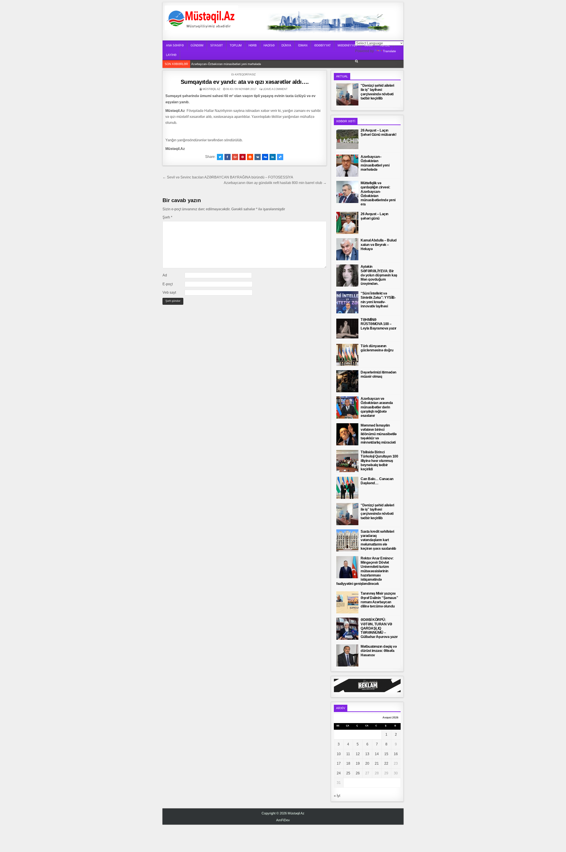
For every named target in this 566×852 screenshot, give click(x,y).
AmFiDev (283, 820)
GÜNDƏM (197, 45)
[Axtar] (356, 61)
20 (367, 763)
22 (386, 763)
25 (348, 773)
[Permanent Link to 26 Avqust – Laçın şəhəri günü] (347, 223)
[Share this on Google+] (235, 157)
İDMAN (302, 45)
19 (358, 763)
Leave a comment (275, 89)
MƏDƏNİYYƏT (347, 45)
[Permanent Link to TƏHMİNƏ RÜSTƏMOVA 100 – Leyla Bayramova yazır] (347, 329)
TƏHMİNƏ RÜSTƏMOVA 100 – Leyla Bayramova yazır (378, 324)
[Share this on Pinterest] (242, 157)
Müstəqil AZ (211, 89)
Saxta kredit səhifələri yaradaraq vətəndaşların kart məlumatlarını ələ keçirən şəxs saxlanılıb (378, 540)
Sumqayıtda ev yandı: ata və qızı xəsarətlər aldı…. (245, 81)
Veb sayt (169, 292)
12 (358, 754)
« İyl (337, 796)
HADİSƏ (269, 45)
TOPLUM (236, 45)
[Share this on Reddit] (250, 157)
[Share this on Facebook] (227, 157)
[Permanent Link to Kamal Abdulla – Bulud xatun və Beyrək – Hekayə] (347, 249)
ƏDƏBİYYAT (322, 45)
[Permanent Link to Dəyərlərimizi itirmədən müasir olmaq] (347, 381)
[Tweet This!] (220, 157)
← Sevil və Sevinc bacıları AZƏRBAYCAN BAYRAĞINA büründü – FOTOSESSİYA (228, 177)
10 (339, 754)
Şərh (167, 217)
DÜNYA (286, 45)
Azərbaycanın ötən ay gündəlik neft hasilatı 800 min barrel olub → (275, 183)
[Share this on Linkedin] (273, 157)
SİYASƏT (216, 45)
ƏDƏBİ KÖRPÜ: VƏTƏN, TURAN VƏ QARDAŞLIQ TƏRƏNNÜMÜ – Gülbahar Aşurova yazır (379, 628)
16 (396, 754)
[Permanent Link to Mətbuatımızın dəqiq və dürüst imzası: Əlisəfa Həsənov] (347, 655)
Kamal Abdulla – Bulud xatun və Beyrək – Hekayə (379, 244)
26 (358, 773)
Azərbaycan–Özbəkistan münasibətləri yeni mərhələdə (227, 63)
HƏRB (253, 45)
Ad (165, 275)
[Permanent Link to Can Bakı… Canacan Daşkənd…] (347, 488)
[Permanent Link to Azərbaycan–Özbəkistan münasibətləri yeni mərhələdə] (347, 166)
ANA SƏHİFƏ (175, 45)
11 (348, 754)
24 (339, 773)
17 (339, 763)
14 (377, 754)
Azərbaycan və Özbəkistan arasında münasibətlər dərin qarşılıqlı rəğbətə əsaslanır (377, 407)
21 (377, 763)
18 (348, 763)
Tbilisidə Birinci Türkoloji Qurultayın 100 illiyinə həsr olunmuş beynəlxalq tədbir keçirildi (379, 460)
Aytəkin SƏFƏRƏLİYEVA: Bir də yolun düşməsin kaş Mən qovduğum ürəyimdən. (379, 275)
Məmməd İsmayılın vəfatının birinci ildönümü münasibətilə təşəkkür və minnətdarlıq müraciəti (379, 433)
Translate (389, 51)
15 (386, 754)
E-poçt (168, 284)
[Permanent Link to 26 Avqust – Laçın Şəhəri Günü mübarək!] (347, 139)
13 (367, 754)
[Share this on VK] (257, 157)
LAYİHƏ (171, 55)
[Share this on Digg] (265, 157)
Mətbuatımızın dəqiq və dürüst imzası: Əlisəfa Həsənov (379, 651)
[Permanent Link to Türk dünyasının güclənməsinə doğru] (347, 355)
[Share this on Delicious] (280, 157)
